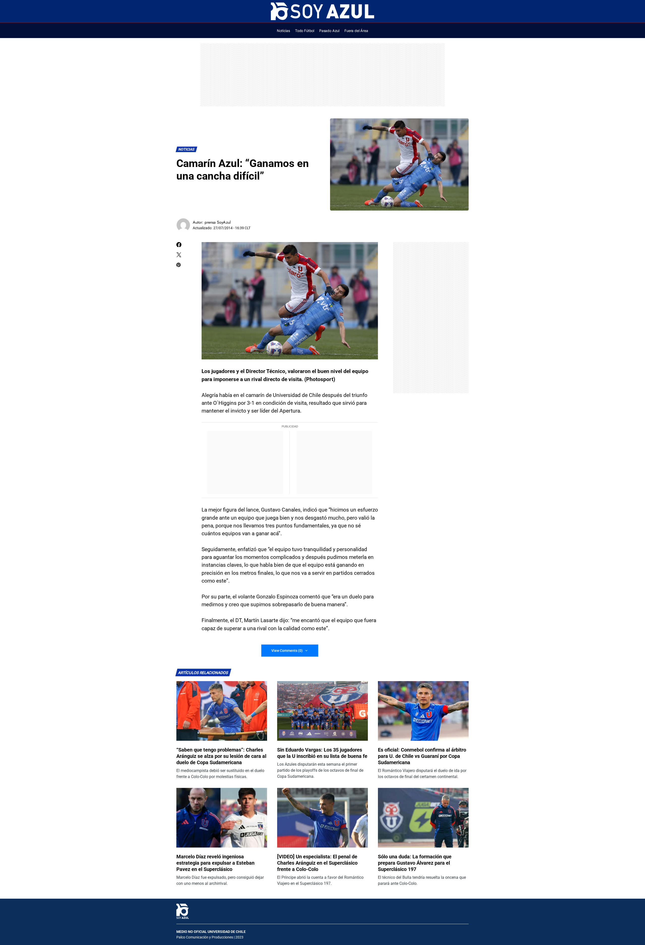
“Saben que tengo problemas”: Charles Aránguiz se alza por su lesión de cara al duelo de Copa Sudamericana (221, 756)
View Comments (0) (287, 651)
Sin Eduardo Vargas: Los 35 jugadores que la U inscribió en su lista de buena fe (322, 753)
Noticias (186, 149)
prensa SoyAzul (218, 222)
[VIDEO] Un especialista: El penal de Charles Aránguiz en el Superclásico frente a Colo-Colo (317, 863)
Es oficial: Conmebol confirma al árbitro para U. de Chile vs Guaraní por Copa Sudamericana (422, 756)
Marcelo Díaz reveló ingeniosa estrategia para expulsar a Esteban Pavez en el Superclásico (215, 863)
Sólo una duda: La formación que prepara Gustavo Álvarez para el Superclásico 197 (415, 863)
